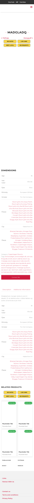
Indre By (29, 233)
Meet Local (10, 45)
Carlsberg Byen (27, 240)
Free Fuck (11, 2)
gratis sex (9, 265)
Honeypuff (27, 38)
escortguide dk (21, 263)
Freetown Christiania (25, 249)
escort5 (26, 261)
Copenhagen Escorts (15, 254)
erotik (10, 259)
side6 (20, 270)
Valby (13, 247)
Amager (18, 240)
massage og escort (23, 267)
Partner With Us (8, 482)
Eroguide (4, 259)
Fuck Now (23, 2)
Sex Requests (24, 45)
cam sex (29, 256)
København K (27, 242)
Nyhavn (16, 233)
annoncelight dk (20, 256)
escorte (3, 263)
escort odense (17, 259)
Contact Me (16, 277)
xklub (30, 272)
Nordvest (22, 233)
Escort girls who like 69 (16, 206)
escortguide (11, 263)
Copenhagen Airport (25, 244)
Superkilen (22, 236)
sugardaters (27, 270)
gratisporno (17, 265)
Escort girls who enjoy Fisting (22, 204)
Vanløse (29, 236)
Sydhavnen (28, 238)
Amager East (27, 231)
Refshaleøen (18, 242)
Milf (17, 2)
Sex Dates (10, 41)
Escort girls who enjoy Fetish (22, 202)
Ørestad (13, 231)
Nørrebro (19, 231)
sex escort (4, 270)
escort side (20, 261)
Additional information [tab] (22, 289)
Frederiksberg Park (17, 238)
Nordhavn (13, 244)
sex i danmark (13, 270)
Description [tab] (6, 289)
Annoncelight (9, 256)
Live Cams (24, 41)
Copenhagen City (21, 247)
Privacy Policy (7, 498)
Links (4, 478)
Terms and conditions (10, 495)
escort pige (12, 261)
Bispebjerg (14, 236)
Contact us (6, 491)
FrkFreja (6, 38)
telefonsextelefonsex (20, 272)
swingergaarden (7, 272)
